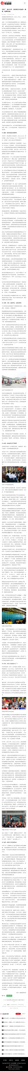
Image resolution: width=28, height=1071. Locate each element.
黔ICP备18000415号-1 (14, 1065)
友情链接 (23, 1060)
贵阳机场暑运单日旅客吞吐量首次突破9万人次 (13, 1046)
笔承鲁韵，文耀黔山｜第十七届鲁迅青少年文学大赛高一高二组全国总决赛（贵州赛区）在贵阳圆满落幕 (14, 1023)
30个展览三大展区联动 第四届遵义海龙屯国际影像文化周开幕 (13, 1050)
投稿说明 (17, 1060)
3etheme (18, 1068)
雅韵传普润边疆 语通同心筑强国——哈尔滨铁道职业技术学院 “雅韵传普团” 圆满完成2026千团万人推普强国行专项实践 (14, 1031)
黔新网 (8, 1004)
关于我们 (5, 1060)
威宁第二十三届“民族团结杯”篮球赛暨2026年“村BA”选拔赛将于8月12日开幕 (13, 1038)
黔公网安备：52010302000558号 (14, 1067)
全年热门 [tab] (23, 1013)
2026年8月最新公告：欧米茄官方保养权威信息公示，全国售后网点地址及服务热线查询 (13, 1054)
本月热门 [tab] (18, 1013)
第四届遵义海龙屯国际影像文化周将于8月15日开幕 (14, 1034)
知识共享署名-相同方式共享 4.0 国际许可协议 (15, 999)
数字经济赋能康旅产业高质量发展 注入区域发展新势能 (14, 1042)
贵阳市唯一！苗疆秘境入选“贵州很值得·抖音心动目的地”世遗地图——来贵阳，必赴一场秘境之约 (13, 1027)
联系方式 (11, 1060)
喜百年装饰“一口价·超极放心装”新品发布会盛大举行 (14, 1018)
